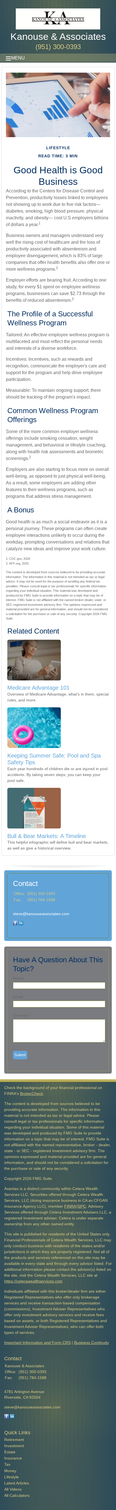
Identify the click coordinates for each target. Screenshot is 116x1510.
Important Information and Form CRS (37, 1342)
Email (18, 997)
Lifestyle (11, 1477)
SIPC (81, 1206)
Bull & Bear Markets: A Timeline (46, 836)
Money (10, 1470)
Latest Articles (16, 1483)
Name (18, 978)
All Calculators (17, 1495)
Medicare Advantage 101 (38, 688)
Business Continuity (91, 1342)
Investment (14, 1446)
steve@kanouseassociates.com (41, 913)
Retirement (14, 1439)
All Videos (13, 1489)
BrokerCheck (31, 1093)
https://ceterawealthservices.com (33, 1281)
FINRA (70, 1206)
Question (21, 1015)
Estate (9, 1452)
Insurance (13, 1458)
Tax (7, 1464)
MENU (18, 58)
